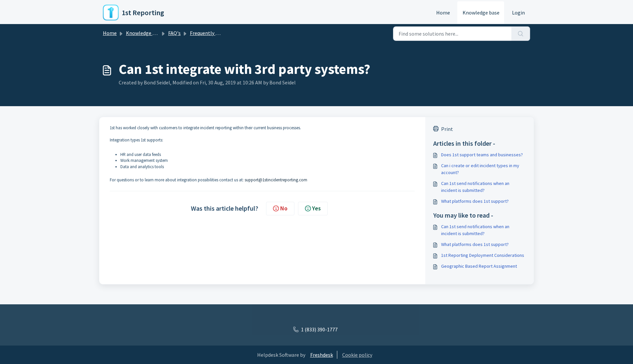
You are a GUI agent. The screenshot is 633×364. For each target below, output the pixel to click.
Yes (316, 208)
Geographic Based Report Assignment (479, 266)
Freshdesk (321, 354)
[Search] (520, 33)
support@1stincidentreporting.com (276, 180)
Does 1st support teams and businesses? (482, 155)
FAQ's (174, 33)
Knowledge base (481, 12)
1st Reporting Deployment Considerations (482, 255)
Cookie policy (357, 354)
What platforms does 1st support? (475, 201)
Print (447, 129)
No (283, 208)
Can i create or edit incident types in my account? (480, 169)
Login (518, 12)
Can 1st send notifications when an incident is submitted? (475, 186)
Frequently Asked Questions (221, 33)
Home (443, 12)
